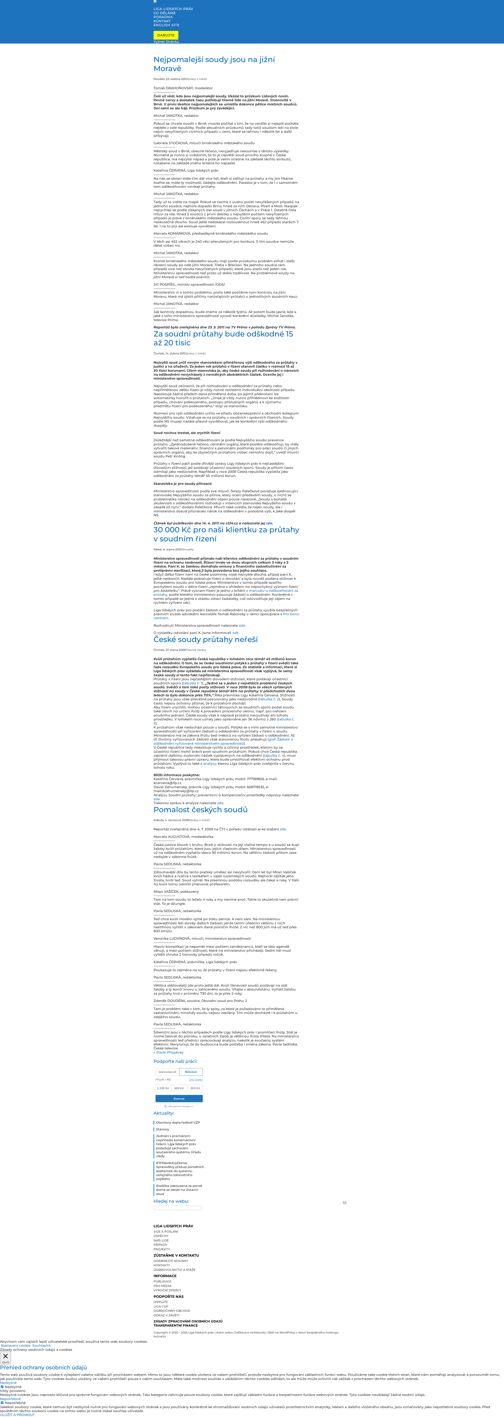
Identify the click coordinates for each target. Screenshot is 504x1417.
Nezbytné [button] (8, 1383)
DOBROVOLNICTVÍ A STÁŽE (174, 1270)
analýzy (209, 764)
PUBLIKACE (162, 1281)
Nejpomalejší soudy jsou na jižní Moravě (214, 64)
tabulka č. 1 (192, 683)
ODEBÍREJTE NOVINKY (171, 1261)
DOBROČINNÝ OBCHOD (172, 1311)
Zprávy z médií (196, 79)
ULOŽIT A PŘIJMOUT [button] (17, 1415)
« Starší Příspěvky (169, 1052)
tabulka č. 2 (269, 699)
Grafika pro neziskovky (250, 1332)
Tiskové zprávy (196, 650)
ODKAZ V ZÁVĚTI (166, 1315)
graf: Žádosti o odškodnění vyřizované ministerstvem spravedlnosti (223, 741)
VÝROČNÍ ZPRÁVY (167, 1290)
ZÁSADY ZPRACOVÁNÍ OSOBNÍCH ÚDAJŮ (188, 1321)
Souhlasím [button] (41, 1345)
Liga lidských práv (201, 1332)
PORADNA (163, 17)
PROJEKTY (162, 1249)
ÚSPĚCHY (161, 1236)
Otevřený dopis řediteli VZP (178, 1122)
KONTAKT (162, 21)
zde (269, 523)
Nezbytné (13, 1387)
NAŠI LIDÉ (161, 1240)
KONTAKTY (162, 1265)
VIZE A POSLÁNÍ (166, 1231)
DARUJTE (161, 1302)
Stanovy (162, 1129)
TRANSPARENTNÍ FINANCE (176, 1325)
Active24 (160, 1336)
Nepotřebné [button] (10, 1399)
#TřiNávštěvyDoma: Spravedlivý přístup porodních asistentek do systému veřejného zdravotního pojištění (180, 1171)
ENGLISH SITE (167, 25)
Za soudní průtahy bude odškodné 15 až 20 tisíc (223, 338)
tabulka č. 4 (274, 755)
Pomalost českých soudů (201, 809)
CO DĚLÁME (165, 13)
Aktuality (187, 549)
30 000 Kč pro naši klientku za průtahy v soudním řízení (226, 534)
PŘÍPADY (160, 1245)
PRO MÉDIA (162, 1286)
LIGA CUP (161, 1306)
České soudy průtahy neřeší (206, 639)
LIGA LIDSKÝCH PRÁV (173, 9)
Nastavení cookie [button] (15, 1345)
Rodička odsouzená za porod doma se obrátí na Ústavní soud (179, 1190)
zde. (235, 633)
